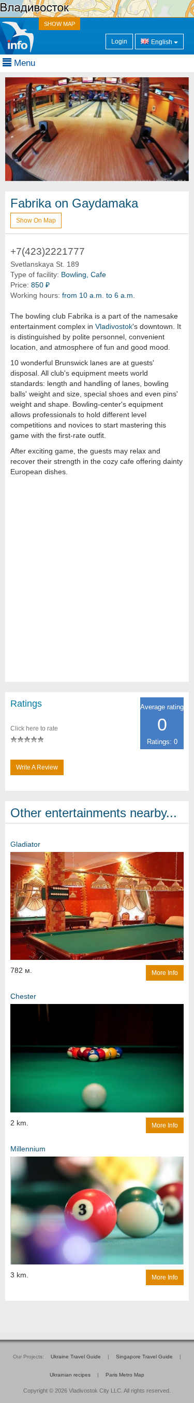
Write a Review (37, 767)
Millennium (28, 1149)
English (162, 42)
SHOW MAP (59, 24)
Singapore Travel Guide (144, 1356)
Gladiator (25, 844)
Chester (23, 996)
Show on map (36, 220)
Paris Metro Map (125, 1375)
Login (119, 41)
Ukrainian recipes (70, 1375)
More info (165, 972)
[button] (19, 129)
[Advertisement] (97, 584)
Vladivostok (113, 326)
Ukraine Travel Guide (76, 1356)
